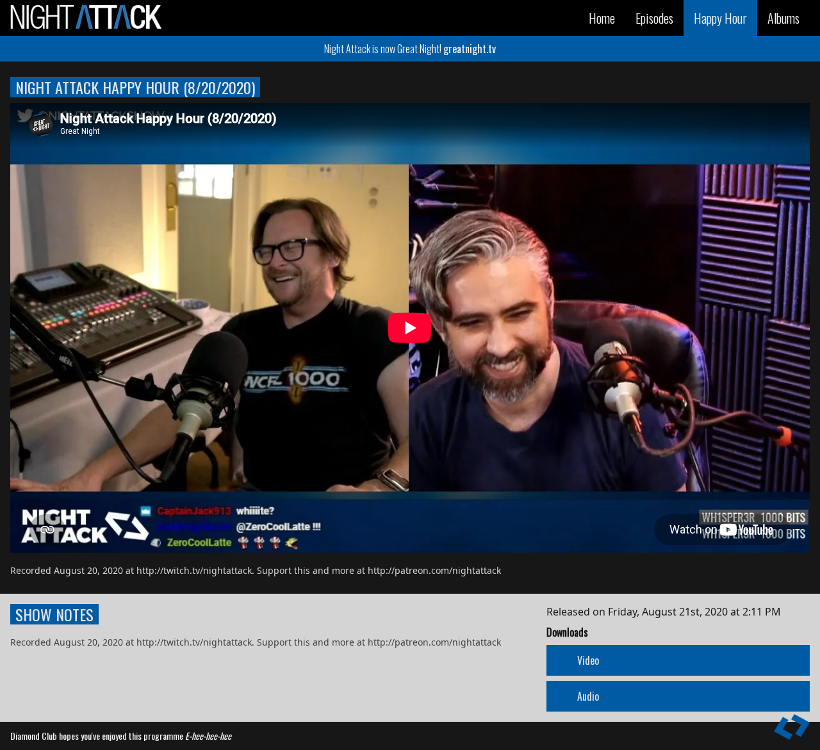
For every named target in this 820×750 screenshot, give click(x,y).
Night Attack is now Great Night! (410, 48)
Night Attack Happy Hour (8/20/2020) (135, 87)
